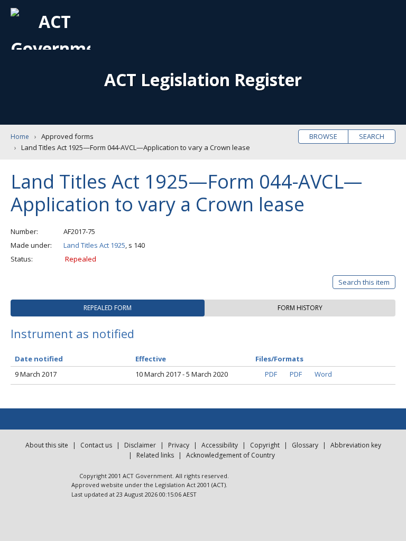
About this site (46, 445)
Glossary (305, 445)
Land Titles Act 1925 (94, 245)
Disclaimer (140, 445)
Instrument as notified (72, 333)
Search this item (364, 282)
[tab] (108, 308)
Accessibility (219, 445)
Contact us (96, 445)
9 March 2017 (36, 374)
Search (371, 136)
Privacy (178, 445)
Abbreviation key (355, 445)
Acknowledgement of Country (230, 455)
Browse (323, 136)
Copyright (265, 445)
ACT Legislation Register (203, 79)
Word (323, 374)
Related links (155, 455)
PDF (271, 374)
